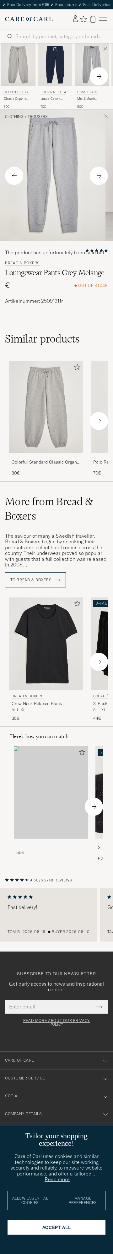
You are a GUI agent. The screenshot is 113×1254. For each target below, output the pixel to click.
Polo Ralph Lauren (54, 92)
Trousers (38, 116)
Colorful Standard (17, 92)
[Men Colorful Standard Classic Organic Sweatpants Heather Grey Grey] (18, 64)
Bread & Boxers (22, 263)
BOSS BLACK (87, 92)
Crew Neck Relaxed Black (37, 703)
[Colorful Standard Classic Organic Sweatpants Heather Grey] (46, 457)
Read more (57, 1179)
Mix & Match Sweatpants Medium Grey (91, 99)
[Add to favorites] (76, 368)
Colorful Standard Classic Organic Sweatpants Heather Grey (46, 462)
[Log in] (75, 19)
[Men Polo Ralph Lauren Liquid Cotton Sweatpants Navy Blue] (55, 64)
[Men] (51, 792)
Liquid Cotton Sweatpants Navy (52, 99)
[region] (56, 915)
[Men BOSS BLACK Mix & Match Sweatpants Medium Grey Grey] (92, 64)
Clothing (14, 116)
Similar (42, 338)
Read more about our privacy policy (56, 1022)
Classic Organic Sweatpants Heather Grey (18, 99)
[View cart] (93, 19)
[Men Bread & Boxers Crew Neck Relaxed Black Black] (46, 643)
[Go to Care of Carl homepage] (29, 19)
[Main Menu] (103, 19)
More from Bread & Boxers (49, 508)
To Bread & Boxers (31, 580)
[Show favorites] (83, 19)
